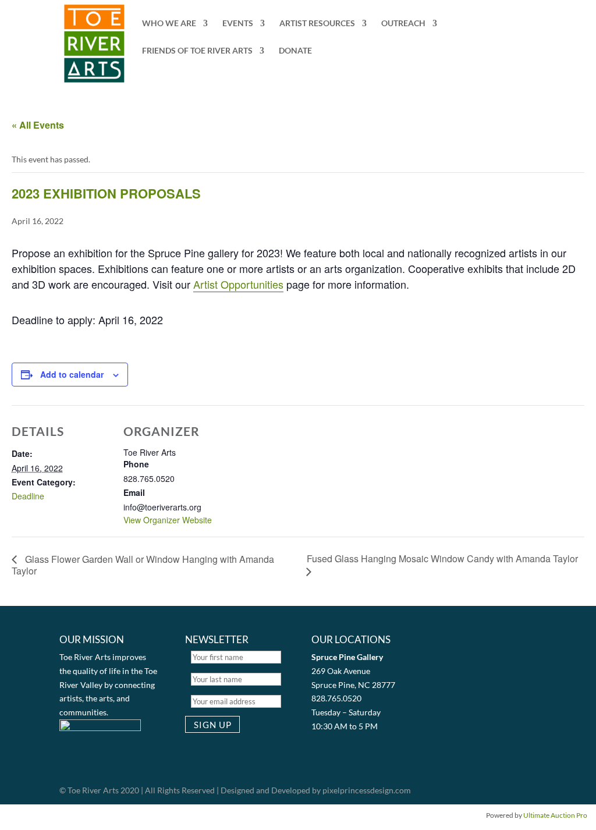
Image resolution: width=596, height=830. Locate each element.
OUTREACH (403, 23)
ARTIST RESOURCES (317, 23)
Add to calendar (72, 374)
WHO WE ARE (169, 23)
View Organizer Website (167, 520)
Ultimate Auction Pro (555, 815)
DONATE (295, 51)
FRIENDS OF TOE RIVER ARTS (197, 51)
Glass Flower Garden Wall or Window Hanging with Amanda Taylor (143, 564)
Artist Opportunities (238, 284)
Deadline (28, 496)
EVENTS (237, 23)
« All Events (38, 125)
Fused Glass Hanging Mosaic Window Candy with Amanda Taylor (442, 558)
